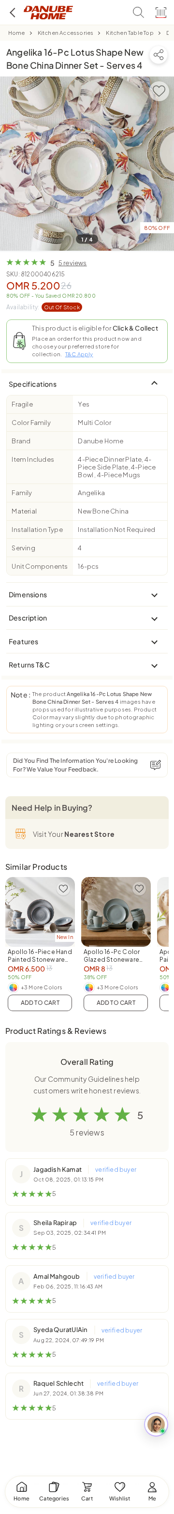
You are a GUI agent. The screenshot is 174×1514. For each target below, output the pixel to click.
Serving (23, 548)
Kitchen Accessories (66, 33)
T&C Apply (79, 354)
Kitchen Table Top (129, 33)
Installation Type (37, 529)
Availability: (43, 307)
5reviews (72, 263)
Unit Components (40, 566)
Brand (21, 441)
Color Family (31, 422)
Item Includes (33, 459)
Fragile (22, 404)
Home (16, 33)
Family (22, 493)
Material (24, 511)
